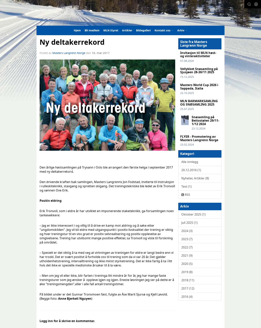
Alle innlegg (189, 162)
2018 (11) (187, 280)
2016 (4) (187, 297)
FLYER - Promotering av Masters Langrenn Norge (199, 138)
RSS (187, 195)
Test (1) (186, 186)
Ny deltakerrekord (72, 42)
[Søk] (249, 4)
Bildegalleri (143, 30)
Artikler (127, 30)
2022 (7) (187, 247)
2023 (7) (187, 239)
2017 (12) (187, 288)
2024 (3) (187, 231)
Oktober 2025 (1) (193, 214)
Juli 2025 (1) (189, 223)
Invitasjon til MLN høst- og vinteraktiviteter (198, 54)
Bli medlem (92, 30)
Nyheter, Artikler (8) (195, 178)
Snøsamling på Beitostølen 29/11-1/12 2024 (205, 120)
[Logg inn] (256, 4)
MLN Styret (110, 30)
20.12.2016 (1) (191, 170)
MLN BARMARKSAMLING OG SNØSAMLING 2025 (199, 103)
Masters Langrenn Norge (68, 53)
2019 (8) (187, 272)
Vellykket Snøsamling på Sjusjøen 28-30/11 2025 (199, 70)
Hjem (77, 30)
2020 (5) (187, 264)
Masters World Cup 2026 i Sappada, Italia (199, 86)
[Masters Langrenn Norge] (104, 16)
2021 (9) (187, 255)
